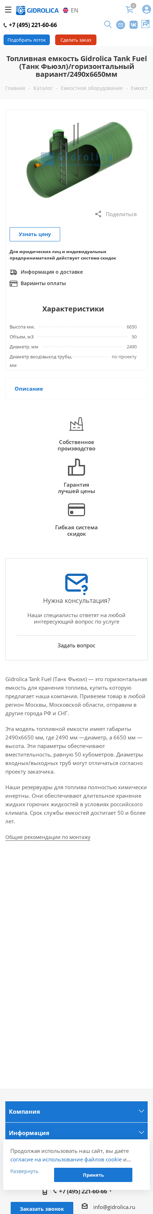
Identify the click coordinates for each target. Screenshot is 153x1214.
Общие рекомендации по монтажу (47, 837)
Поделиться (121, 214)
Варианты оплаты (42, 283)
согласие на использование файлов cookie (66, 1159)
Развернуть (24, 1171)
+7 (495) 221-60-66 (32, 25)
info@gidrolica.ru (114, 1206)
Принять (93, 1175)
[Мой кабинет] (146, 10)
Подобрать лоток (26, 40)
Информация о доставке (51, 271)
